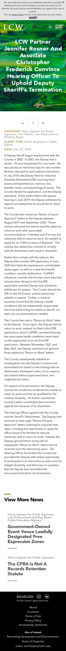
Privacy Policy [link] (18, 14)
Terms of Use (33, 616)
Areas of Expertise (33, 641)
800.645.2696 (25, 596)
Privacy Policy (33, 620)
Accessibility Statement (33, 624)
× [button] (63, 2)
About (33, 607)
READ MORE (12, 548)
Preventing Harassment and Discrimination (33, 636)
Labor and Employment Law (33, 646)
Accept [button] (33, 17)
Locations (33, 611)
